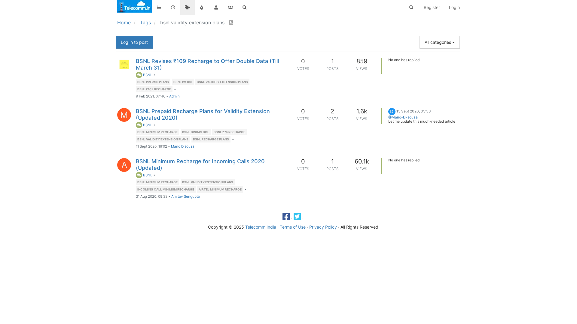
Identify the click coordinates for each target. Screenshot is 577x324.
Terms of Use (293, 227)
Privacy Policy (323, 227)
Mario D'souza (182, 146)
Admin (174, 96)
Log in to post (134, 42)
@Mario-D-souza (403, 117)
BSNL (147, 75)
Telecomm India (260, 227)
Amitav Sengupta (185, 196)
